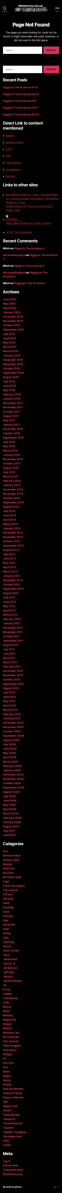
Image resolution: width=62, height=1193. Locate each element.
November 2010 (13, 675)
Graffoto (17, 1187)
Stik (5, 1101)
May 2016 (9, 446)
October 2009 (12, 731)
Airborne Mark (12, 855)
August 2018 (11, 377)
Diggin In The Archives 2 (29, 248)
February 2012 (12, 619)
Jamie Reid (10, 959)
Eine (8, 155)
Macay (7, 1006)
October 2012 (11, 584)
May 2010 (9, 701)
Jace (6, 954)
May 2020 (9, 303)
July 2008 (9, 796)
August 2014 (11, 506)
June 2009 (10, 748)
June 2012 (9, 601)
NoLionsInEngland (14, 255)
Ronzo (7, 1080)
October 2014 (11, 498)
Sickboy (10, 176)
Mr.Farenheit (11, 1036)
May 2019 (9, 342)
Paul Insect (9, 1049)
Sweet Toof (10, 1106)
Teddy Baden (11, 1114)
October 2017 (11, 411)
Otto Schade (10, 1041)
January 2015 (11, 485)
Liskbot (7, 993)
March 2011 (10, 662)
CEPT (9, 149)
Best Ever (9, 868)
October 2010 (11, 679)
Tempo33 (9, 1119)
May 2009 (9, 752)
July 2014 (9, 511)
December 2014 (13, 489)
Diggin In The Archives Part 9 (21, 94)
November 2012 (13, 580)
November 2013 (13, 536)
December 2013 (13, 532)
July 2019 (9, 333)
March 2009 (10, 761)
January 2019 (11, 355)
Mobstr (7, 1024)
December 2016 (13, 428)
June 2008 (10, 800)
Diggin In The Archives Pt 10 (20, 87)
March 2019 (10, 351)
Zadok (7, 1144)
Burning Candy (14, 142)
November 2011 (12, 632)
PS (4, 1058)
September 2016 (13, 437)
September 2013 (13, 545)
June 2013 (9, 558)
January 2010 (11, 718)
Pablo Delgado (12, 1045)
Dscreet (8, 916)
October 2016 (11, 433)
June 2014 (9, 515)
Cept (6, 881)
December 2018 (13, 359)
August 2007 (11, 826)
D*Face (7, 894)
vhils (6, 1140)
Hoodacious (13, 169)
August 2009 (11, 740)
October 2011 (11, 636)
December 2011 (12, 627)
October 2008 (12, 783)
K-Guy (7, 989)
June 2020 (9, 299)
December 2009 (13, 722)
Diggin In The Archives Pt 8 (19, 100)
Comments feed (13, 1169)
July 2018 (9, 381)
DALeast (8, 898)
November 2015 (13, 459)
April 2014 (9, 519)
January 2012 (11, 623)
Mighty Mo (9, 1019)
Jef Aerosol (10, 967)
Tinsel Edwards (12, 1123)
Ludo (6, 1002)
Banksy (10, 135)
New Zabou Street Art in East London (28, 223)
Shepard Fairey (12, 1093)
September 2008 (13, 787)
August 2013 (11, 549)
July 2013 (9, 554)
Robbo (7, 1075)
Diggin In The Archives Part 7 (21, 107)
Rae (5, 1067)
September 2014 (13, 502)
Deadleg (8, 907)
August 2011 (10, 644)
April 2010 (9, 705)
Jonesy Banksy (12, 980)
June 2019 (9, 338)
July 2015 (9, 472)
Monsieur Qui (11, 1032)
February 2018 (12, 394)
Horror (7, 946)
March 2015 (10, 476)
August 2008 (11, 791)
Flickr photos (13, 162)
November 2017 (13, 407)
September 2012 (13, 588)
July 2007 (9, 830)
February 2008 (12, 817)
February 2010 (12, 714)
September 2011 (13, 640)
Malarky (8, 1015)
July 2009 (9, 744)
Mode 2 (7, 1028)
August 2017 (11, 415)
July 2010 (9, 692)
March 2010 (10, 709)
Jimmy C (8, 976)
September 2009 (13, 735)
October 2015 (11, 463)
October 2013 (11, 541)
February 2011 (12, 666)
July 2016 (9, 441)
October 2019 (11, 325)
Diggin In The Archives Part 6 (21, 114)
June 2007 (9, 835)
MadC (6, 1011)
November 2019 (13, 320)
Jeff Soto (8, 972)
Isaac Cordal (11, 950)
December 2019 (13, 316)
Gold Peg (8, 941)
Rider (6, 1071)
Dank (6, 903)
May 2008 (9, 804)
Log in (6, 1161)
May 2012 (9, 606)
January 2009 (12, 770)
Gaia (6, 937)
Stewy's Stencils (13, 1097)
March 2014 (10, 524)
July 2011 (9, 649)
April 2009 (9, 757)
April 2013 (9, 567)
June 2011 (9, 653)
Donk (6, 911)
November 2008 (13, 778)
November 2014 (13, 493)
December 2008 (13, 774)
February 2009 (12, 765)
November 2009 (13, 727)
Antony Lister (11, 859)
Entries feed (10, 1165)
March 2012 (10, 614)
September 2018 (13, 372)
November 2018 (13, 364)
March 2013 (10, 571)
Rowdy (7, 1084)
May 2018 (9, 390)
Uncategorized (12, 1136)
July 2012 (9, 597)
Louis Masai (10, 998)
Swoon (7, 1110)
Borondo (8, 872)
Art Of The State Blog (19, 232)
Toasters (8, 1127)
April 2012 (9, 610)
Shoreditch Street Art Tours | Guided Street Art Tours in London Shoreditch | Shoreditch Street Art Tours (32, 198)
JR (4, 985)
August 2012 (11, 593)
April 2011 (9, 657)
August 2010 (11, 688)
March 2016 (10, 450)
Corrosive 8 (10, 890)
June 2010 (9, 696)
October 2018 (11, 368)
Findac (7, 933)
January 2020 (12, 312)
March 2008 (10, 813)
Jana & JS (9, 963)
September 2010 (13, 683)
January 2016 (11, 454)
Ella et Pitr (9, 924)
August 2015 (11, 467)
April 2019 (9, 346)
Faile (6, 928)
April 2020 (9, 307)
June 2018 (9, 385)
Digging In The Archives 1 (30, 283)
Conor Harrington (14, 885)
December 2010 (13, 670)
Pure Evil (8, 1062)
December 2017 (13, 403)
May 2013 (9, 562)
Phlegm (7, 1054)
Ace (5, 851)
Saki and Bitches (13, 1088)
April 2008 (9, 809)
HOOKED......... (14, 219)
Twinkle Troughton (14, 1132)
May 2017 (9, 420)
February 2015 (12, 480)
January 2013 (11, 575)
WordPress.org (12, 1174)
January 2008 (12, 822)
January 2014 (11, 528)
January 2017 (11, 424)
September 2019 (13, 329)
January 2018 (11, 398)
